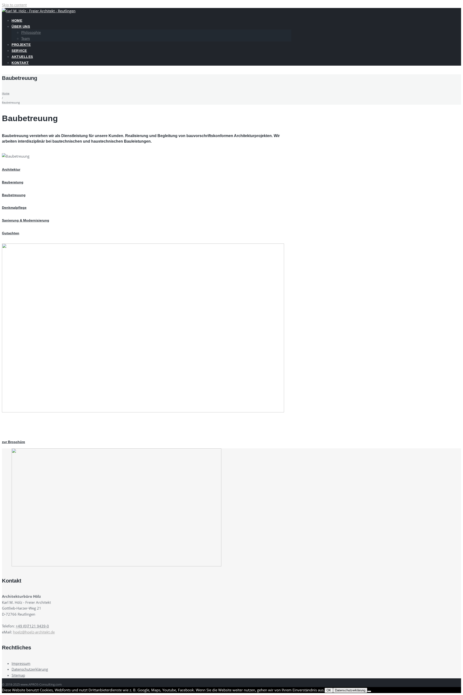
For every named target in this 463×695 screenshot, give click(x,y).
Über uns (21, 26)
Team (25, 38)
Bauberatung (12, 182)
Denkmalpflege (14, 207)
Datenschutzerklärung (30, 669)
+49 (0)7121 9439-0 (32, 626)
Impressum (21, 663)
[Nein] (369, 691)
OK (329, 690)
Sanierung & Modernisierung (25, 220)
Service (19, 51)
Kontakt (20, 63)
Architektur (11, 169)
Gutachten (10, 233)
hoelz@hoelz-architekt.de (34, 632)
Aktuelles (22, 57)
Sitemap (18, 675)
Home (17, 20)
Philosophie (31, 32)
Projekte (21, 45)
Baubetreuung (14, 195)
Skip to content (14, 4)
